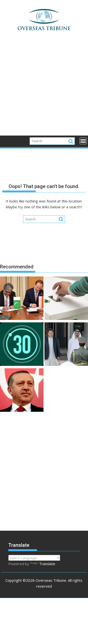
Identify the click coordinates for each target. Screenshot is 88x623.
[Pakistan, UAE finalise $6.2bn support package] (66, 344)
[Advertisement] (44, 89)
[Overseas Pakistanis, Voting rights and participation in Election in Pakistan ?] (66, 298)
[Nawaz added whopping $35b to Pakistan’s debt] (22, 344)
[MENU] (83, 140)
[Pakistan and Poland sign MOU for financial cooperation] (22, 298)
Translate (47, 563)
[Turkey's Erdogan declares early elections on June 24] (22, 390)
